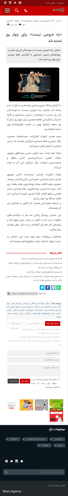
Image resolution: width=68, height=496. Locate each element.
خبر (42, 307)
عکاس (15, 310)
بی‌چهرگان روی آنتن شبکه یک (49, 267)
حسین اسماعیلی (50, 307)
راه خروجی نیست (27, 307)
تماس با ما (50, 3)
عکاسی (9, 310)
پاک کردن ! (13, 381)
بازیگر (48, 303)
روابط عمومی (14, 307)
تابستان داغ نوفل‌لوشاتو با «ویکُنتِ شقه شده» (43, 272)
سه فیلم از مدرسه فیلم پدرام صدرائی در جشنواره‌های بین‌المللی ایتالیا (34, 263)
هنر (9, 313)
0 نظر (24, 24)
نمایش (21, 313)
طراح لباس (29, 310)
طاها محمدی (49, 310)
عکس (58, 313)
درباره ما (60, 3)
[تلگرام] (5, 2)
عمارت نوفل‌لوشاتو (48, 313)
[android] (22, 461)
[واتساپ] (58, 287)
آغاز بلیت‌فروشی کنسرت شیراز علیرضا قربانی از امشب (40, 258)
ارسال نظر (25, 381)
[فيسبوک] (47, 287)
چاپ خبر (13, 24)
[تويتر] (15, 2)
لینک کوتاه (42, 293)
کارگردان (28, 313)
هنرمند (58, 317)
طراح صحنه (39, 310)
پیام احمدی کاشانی (37, 303)
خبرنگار (37, 307)
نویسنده (14, 313)
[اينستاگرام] (10, 2)
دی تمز (51, 485)
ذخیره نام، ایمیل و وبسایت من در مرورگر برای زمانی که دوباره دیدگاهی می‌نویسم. (45, 383)
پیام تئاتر (26, 303)
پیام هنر (18, 303)
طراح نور (22, 310)
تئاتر (12, 303)
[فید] (20, 2)
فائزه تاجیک (36, 313)
